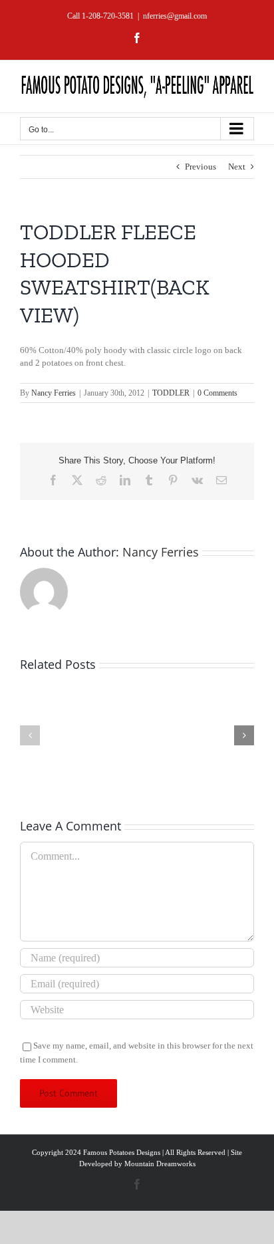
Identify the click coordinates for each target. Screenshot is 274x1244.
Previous (200, 167)
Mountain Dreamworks (160, 1164)
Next (236, 167)
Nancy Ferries (53, 393)
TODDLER (171, 393)
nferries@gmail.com (175, 16)
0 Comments (217, 393)
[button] (30, 735)
